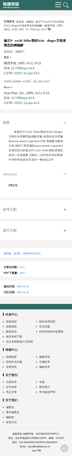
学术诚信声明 (47, 391)
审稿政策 (11, 356)
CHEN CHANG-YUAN (17, 81)
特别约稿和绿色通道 (51, 331)
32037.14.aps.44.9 (26, 73)
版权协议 (11, 331)
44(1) (29, 63)
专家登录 (11, 366)
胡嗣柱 (19, 51)
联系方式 (11, 422)
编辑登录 (44, 366)
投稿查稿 (11, 326)
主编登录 (44, 361)
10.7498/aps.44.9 (36, 29)
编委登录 (44, 356)
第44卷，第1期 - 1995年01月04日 (22, 253)
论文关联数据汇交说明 (19, 341)
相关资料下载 (14, 336)
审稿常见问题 (14, 361)
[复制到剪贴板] (49, 28)
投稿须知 (11, 321)
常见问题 (44, 326)
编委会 (10, 407)
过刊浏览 (11, 386)
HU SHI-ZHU (41, 81)
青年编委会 (12, 412)
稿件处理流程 (47, 321)
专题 (42, 381)
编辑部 (10, 417)
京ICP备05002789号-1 (47, 433)
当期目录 (11, 381)
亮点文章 (11, 391)
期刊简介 (44, 386)
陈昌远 (8, 51)
